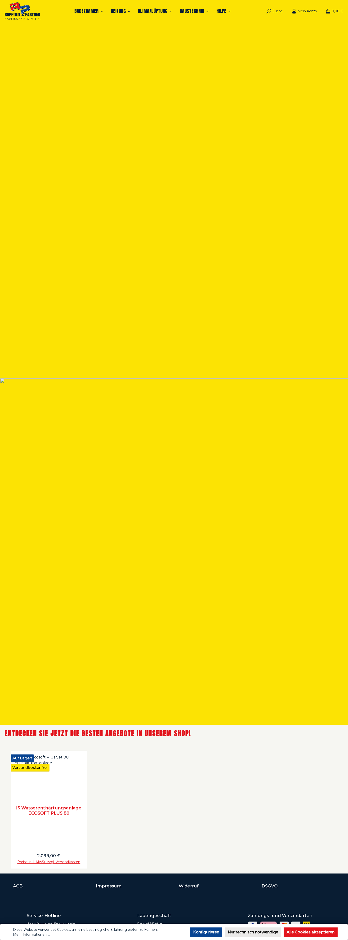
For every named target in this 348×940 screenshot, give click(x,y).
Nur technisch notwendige (253, 932)
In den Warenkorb (49, 860)
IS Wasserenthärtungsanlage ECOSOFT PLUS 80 (48, 810)
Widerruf (189, 886)
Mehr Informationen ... (31, 934)
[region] (174, 810)
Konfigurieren (206, 932)
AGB (18, 886)
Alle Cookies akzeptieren (311, 932)
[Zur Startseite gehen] (22, 11)
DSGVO (270, 886)
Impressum (108, 886)
